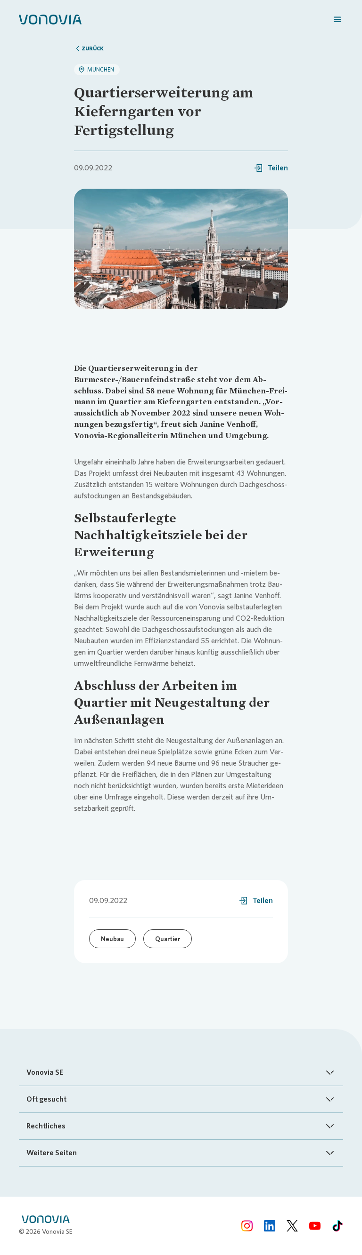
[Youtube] (315, 1225)
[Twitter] (292, 1225)
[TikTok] (337, 1225)
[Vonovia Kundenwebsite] (50, 18)
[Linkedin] (269, 1225)
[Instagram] (247, 1225)
